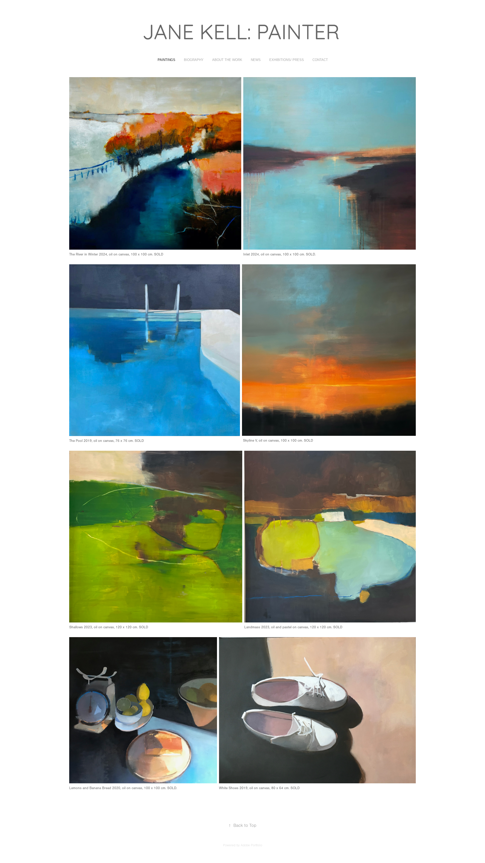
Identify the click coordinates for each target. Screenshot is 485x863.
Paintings (166, 60)
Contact (320, 60)
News (256, 60)
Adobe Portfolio (251, 845)
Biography (194, 60)
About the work (227, 60)
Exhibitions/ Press (286, 60)
